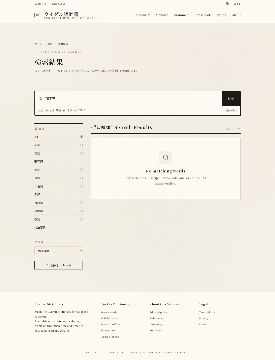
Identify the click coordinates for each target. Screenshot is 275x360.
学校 (69, 110)
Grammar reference (112, 324)
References (157, 318)
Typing (221, 15)
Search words (108, 312)
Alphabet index (109, 318)
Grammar (181, 15)
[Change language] (227, 3)
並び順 (38, 242)
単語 (49, 43)
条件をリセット (61, 265)
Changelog (156, 324)
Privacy (203, 318)
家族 (58, 110)
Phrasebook (202, 15)
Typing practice (109, 336)
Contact (204, 324)
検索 (231, 99)
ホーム (38, 43)
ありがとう (79, 110)
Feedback (156, 330)
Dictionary (142, 15)
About (236, 15)
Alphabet (161, 15)
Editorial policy (158, 312)
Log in (237, 3)
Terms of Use (207, 312)
